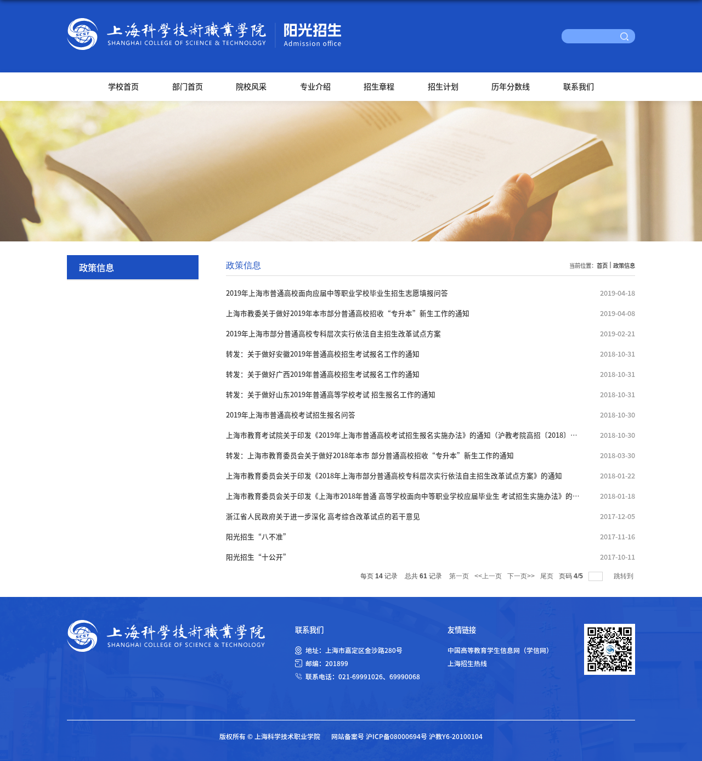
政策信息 (624, 265)
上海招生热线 (467, 663)
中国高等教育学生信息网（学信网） (500, 650)
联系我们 (578, 86)
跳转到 (624, 576)
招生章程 (379, 86)
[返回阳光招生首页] (204, 21)
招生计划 (443, 86)
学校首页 (123, 86)
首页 (602, 265)
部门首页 (187, 86)
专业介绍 (315, 86)
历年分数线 (510, 86)
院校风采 (251, 86)
